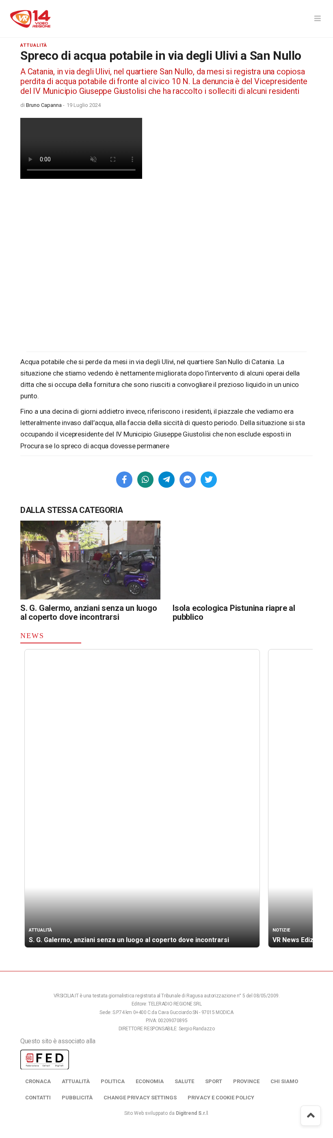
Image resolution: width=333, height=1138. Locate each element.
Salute (184, 1081)
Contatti (38, 1098)
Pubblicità (77, 1098)
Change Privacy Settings (140, 1098)
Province (246, 1081)
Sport (213, 1081)
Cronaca (38, 1081)
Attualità (76, 1081)
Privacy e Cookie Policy (221, 1098)
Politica (113, 1081)
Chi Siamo (284, 1081)
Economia (150, 1081)
